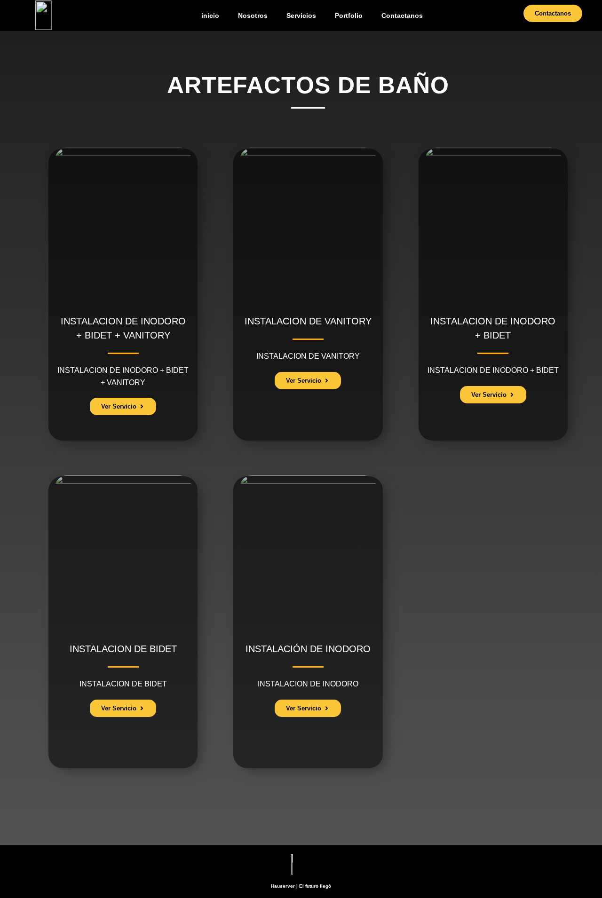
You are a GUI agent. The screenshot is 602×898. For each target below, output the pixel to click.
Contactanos (402, 15)
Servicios (301, 15)
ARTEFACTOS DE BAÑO (308, 85)
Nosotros (253, 15)
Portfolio (349, 15)
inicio (210, 15)
